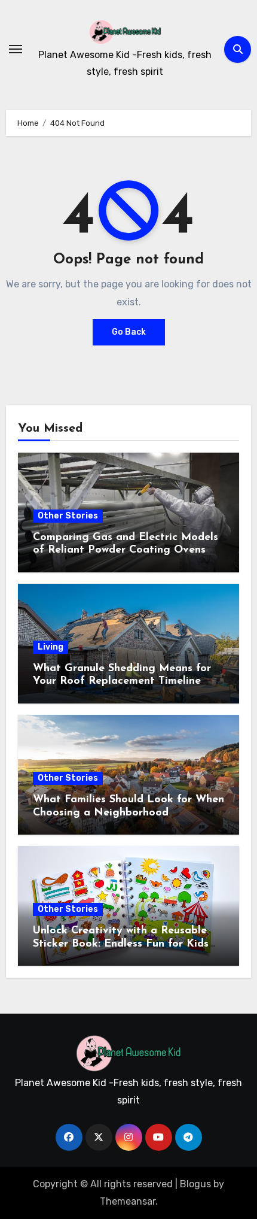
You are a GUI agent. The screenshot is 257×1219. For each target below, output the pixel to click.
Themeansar (127, 1201)
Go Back (129, 332)
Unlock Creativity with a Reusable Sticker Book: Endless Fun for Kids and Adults (121, 944)
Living (50, 647)
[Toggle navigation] (15, 49)
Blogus (195, 1184)
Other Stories (68, 516)
